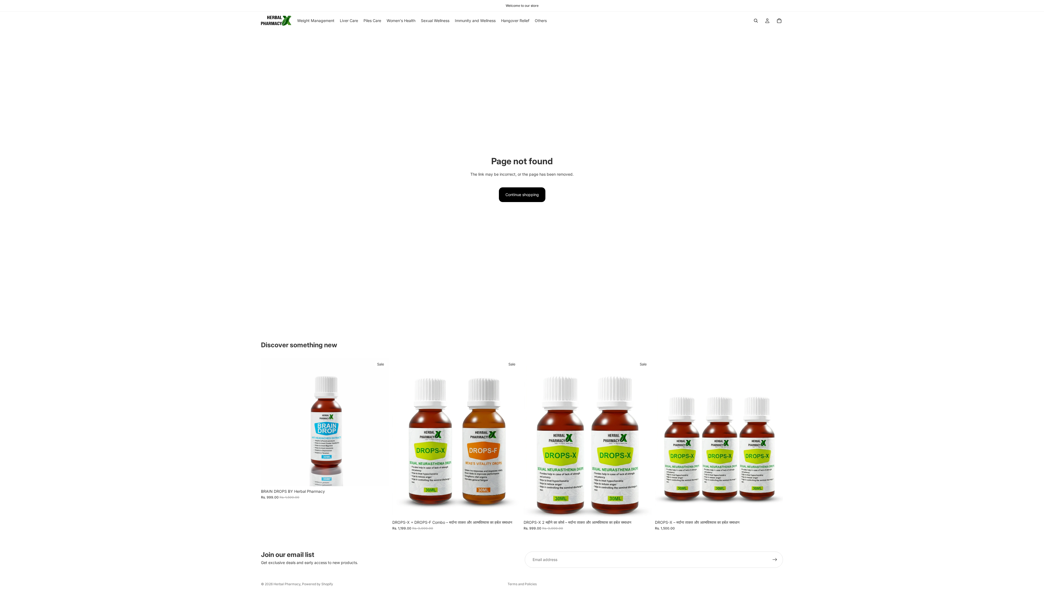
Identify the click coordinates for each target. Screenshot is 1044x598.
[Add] (381, 478)
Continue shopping (522, 194)
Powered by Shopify (317, 584)
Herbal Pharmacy (287, 584)
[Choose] (643, 509)
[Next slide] (381, 422)
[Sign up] (775, 559)
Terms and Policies (522, 584)
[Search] (756, 21)
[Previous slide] (269, 422)
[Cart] (779, 21)
